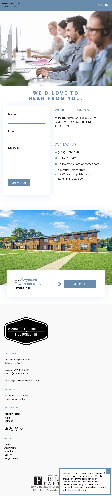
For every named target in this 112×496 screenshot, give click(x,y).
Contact (8, 420)
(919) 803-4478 (20, 373)
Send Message (19, 182)
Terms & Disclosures (56, 490)
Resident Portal (12, 413)
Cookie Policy (78, 489)
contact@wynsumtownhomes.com (21, 380)
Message (15, 147)
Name (13, 114)
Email (13, 131)
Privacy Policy (39, 490)
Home (7, 444)
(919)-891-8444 (21, 369)
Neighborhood (11, 458)
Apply (7, 417)
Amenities (9, 451)
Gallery (8, 454)
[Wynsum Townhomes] (10, 5)
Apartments (10, 447)
